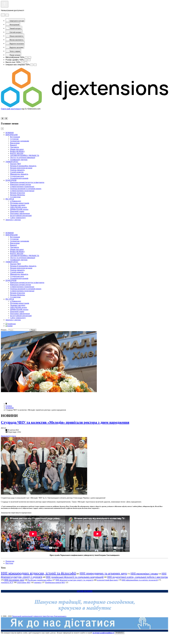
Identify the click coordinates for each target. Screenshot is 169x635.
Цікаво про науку (17, 149)
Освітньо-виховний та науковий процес (25, 189)
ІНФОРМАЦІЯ (12, 135)
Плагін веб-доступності (11, 109)
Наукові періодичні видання (21, 168)
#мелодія (4, 436)
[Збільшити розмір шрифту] (29, 60)
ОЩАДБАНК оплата (18, 207)
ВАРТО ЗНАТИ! (16, 153)
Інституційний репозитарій (21, 216)
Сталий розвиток (17, 172)
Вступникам (15, 137)
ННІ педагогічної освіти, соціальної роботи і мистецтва (137, 576)
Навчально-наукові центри (20, 184)
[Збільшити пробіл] (35, 65)
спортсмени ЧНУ (23, 582)
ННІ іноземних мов (14, 579)
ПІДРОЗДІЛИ (11, 180)
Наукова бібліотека (17, 195)
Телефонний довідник (18, 160)
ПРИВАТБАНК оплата (19, 209)
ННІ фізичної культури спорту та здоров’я (74, 580)
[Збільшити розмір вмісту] (29, 57)
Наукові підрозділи (17, 193)
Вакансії (13, 145)
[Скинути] (3, 14)
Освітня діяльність (17, 170)
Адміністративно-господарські (22, 191)
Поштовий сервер (17, 211)
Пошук (33, 330)
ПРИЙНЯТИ (119, 633)
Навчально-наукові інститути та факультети (27, 182)
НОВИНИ (10, 133)
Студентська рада (17, 176)
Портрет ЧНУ (15, 164)
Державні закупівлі (17, 205)
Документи (14, 147)
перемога (37, 582)
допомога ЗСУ (7, 582)
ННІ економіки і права (144, 573)
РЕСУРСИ (10, 199)
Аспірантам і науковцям (19, 141)
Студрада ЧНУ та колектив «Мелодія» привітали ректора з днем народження (65, 422)
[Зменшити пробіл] (31, 65)
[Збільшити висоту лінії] (25, 62)
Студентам (14, 139)
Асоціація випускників (19, 178)
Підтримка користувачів (19, 203)
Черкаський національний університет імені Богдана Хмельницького (39, 616)
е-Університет (15, 201)
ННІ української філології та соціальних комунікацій (75, 576)
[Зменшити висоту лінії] (22, 62)
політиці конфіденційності (103, 633)
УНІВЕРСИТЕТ (12, 162)
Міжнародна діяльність (19, 174)
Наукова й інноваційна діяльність (23, 166)
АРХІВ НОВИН (84, 591)
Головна (9, 406)
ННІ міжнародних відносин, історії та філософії (38, 573)
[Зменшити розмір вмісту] (26, 57)
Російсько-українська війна (40, 580)
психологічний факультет (107, 580)
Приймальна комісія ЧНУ (55, 582)
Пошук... (4, 330)
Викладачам (15, 143)
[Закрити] (7, 15)
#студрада (12, 436)
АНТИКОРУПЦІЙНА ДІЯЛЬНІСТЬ (24, 155)
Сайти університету (18, 218)
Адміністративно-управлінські (22, 186)
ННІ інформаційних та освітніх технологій (140, 580)
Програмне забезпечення (20, 213)
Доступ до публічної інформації (22, 157)
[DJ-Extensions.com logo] (84, 107)
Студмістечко (15, 197)
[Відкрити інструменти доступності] (4, 4)
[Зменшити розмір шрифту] (25, 60)
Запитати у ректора (13, 220)
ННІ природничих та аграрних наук (103, 573)
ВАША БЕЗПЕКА (17, 151)
